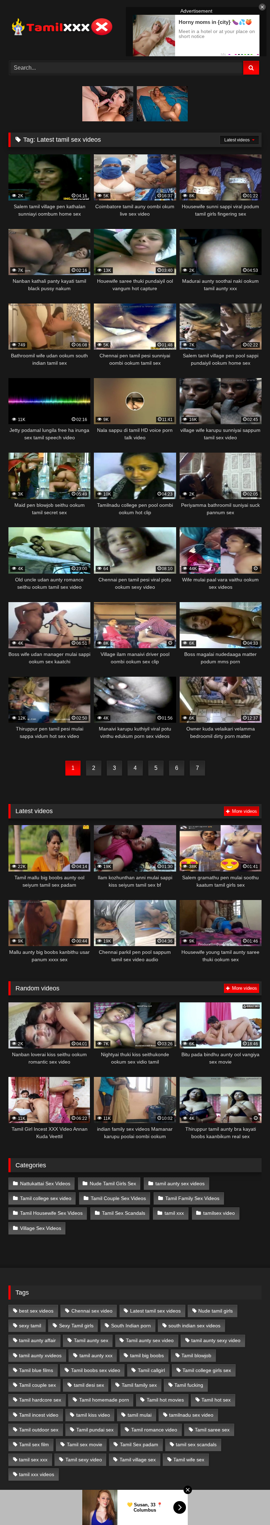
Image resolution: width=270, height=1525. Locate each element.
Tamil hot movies (165, 1400)
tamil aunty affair (37, 1340)
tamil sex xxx (33, 1459)
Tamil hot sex (216, 1400)
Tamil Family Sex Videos (192, 1198)
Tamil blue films (36, 1370)
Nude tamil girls (215, 1311)
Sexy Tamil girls (76, 1325)
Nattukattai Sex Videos (45, 1183)
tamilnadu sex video (191, 1415)
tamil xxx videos (36, 1474)
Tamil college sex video (45, 1198)
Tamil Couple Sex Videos (118, 1198)
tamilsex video (219, 1213)
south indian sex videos (194, 1325)
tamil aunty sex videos (180, 1183)
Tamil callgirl (151, 1370)
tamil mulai (140, 1415)
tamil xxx (174, 1213)
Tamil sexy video (83, 1459)
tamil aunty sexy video (215, 1340)
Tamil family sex (139, 1385)
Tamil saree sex (212, 1430)
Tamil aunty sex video (150, 1340)
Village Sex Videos (40, 1228)
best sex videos (36, 1311)
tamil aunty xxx (95, 1355)
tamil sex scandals (196, 1444)
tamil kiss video (93, 1415)
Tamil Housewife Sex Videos (51, 1213)
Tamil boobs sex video (95, 1370)
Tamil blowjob (196, 1355)
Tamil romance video (154, 1430)
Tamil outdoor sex (38, 1430)
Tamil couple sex (37, 1385)
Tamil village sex (138, 1459)
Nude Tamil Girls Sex (113, 1183)
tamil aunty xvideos (40, 1355)
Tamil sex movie (84, 1444)
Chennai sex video (91, 1311)
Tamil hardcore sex (40, 1400)
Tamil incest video (38, 1415)
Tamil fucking (188, 1385)
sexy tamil (30, 1325)
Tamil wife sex (188, 1459)
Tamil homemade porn (104, 1400)
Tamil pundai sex (95, 1430)
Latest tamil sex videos (155, 1311)
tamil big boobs (147, 1355)
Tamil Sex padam (139, 1444)
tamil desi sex (89, 1385)
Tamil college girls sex (206, 1370)
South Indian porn (131, 1325)
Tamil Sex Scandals (123, 1213)
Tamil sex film (34, 1444)
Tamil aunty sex (91, 1340)
